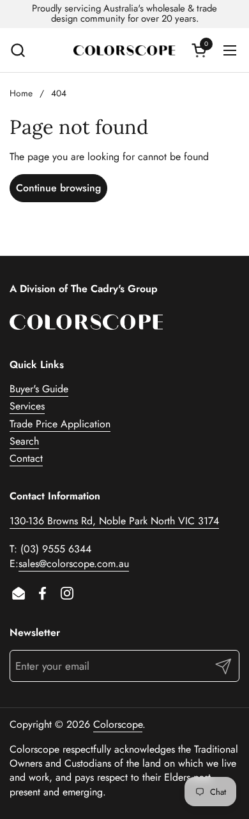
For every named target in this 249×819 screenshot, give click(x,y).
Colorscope (117, 724)
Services (27, 406)
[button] (18, 50)
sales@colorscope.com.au (74, 563)
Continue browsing (58, 188)
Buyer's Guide (39, 388)
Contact (26, 458)
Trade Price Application (60, 424)
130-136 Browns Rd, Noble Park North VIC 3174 (114, 520)
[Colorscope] (124, 50)
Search (24, 441)
